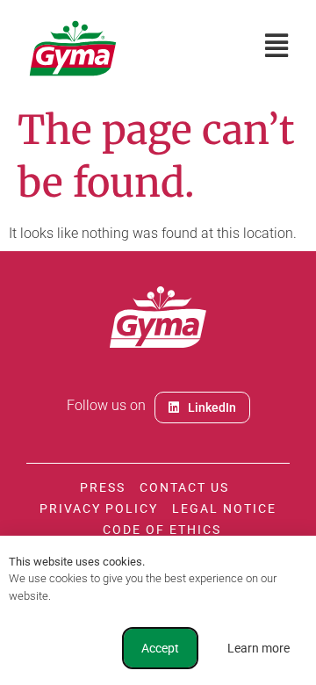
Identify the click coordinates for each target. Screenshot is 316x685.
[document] (158, 342)
